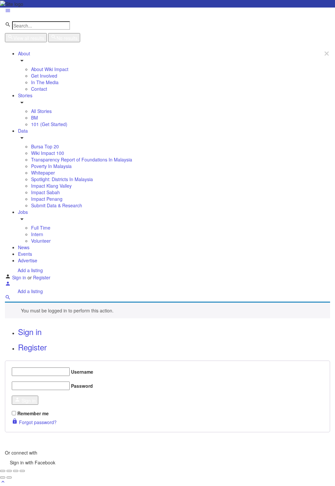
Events (25, 254)
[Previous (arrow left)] (2, 477)
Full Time (40, 227)
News (23, 247)
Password (82, 386)
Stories (25, 95)
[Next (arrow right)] (9, 477)
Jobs (23, 212)
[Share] (9, 471)
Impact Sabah (45, 192)
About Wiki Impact (49, 69)
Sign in (19, 277)
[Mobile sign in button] (8, 284)
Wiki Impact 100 (47, 153)
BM (34, 117)
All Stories (41, 111)
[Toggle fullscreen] (15, 471)
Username (82, 371)
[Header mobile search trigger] (8, 298)
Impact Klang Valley (51, 185)
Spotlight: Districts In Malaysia (62, 179)
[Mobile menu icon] (167, 11)
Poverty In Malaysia (51, 166)
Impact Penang (46, 199)
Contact (39, 88)
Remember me (33, 413)
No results (67, 38)
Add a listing (29, 270)
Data (23, 130)
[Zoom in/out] (22, 471)
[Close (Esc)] (2, 471)
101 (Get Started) (49, 124)
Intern (37, 234)
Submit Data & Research (56, 205)
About (24, 53)
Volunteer (41, 240)
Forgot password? (37, 422)
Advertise (27, 260)
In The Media (45, 82)
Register (41, 277)
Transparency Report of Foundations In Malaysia (81, 159)
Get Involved (44, 75)
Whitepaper (43, 172)
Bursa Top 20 (45, 146)
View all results (28, 38)
